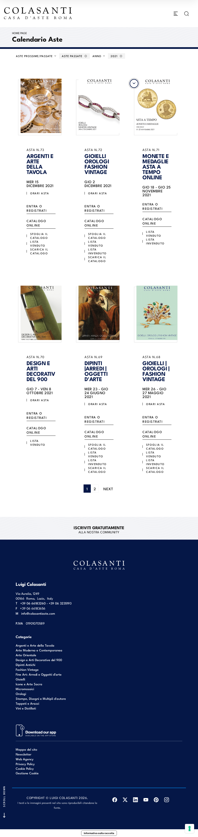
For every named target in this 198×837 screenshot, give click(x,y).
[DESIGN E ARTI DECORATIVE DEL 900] (41, 312)
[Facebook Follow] (114, 799)
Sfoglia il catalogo (39, 236)
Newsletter (23, 754)
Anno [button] (97, 56)
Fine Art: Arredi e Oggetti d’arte (39, 674)
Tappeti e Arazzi (27, 703)
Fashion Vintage (27, 669)
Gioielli (20, 679)
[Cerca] (186, 13)
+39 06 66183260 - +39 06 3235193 (45, 603)
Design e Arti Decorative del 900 (39, 659)
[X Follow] (125, 799)
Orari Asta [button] (39, 193)
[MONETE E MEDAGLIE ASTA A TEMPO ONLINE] (157, 105)
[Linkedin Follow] (135, 799)
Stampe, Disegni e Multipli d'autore (41, 698)
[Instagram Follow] (166, 799)
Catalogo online (36, 223)
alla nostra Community (99, 529)
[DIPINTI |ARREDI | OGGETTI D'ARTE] (99, 312)
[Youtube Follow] (145, 799)
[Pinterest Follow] (156, 799)
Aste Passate (72, 56)
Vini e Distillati (26, 708)
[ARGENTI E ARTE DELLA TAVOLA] (41, 105)
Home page (19, 33)
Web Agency (25, 759)
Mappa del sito (26, 749)
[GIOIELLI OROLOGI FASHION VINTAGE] (99, 105)
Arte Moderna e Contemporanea (39, 650)
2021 (115, 56)
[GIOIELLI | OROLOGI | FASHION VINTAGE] (157, 312)
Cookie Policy (25, 768)
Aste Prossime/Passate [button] (35, 56)
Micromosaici (25, 688)
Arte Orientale (26, 655)
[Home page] (38, 13)
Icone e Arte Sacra (29, 684)
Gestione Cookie (27, 773)
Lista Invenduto (97, 251)
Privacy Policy (25, 764)
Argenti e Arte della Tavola (35, 645)
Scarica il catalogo (39, 251)
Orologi (21, 693)
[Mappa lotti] (36, 730)
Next (108, 488)
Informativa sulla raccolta (99, 833)
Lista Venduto (37, 243)
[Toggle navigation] (175, 13)
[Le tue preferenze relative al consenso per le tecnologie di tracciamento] (189, 828)
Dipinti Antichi (25, 664)
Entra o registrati (37, 208)
